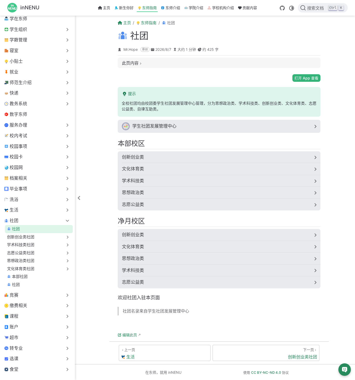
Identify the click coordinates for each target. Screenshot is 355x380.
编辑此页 (129, 335)
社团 (16, 228)
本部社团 (20, 276)
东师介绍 (173, 7)
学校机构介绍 (223, 7)
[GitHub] (282, 8)
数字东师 (18, 114)
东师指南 (149, 7)
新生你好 (126, 7)
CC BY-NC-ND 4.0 (266, 372)
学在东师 (18, 18)
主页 (106, 7)
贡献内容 (249, 7)
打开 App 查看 (306, 78)
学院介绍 (196, 7)
